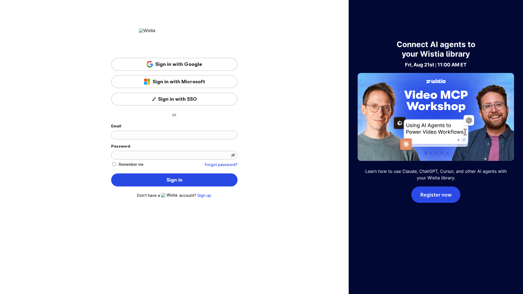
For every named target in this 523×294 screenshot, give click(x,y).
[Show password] (233, 155)
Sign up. (204, 195)
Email (116, 126)
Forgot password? (221, 165)
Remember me (131, 164)
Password (120, 146)
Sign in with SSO (177, 99)
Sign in (174, 180)
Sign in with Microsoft (179, 81)
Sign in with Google (178, 64)
